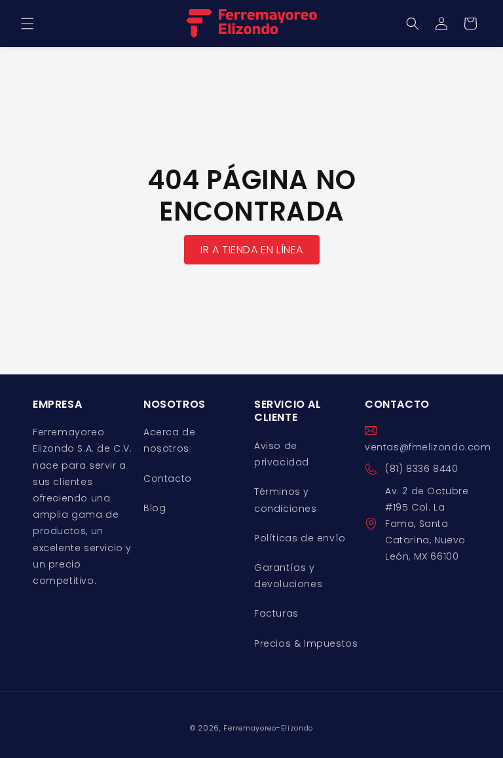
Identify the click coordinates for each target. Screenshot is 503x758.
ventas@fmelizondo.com (428, 447)
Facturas (276, 613)
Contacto (167, 478)
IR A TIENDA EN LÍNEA (251, 249)
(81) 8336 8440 (421, 468)
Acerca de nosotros (169, 440)
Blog (154, 507)
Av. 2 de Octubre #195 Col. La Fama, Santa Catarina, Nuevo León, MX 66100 (427, 524)
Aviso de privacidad (281, 454)
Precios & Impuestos (306, 643)
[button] (27, 23)
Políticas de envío (300, 538)
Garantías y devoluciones (288, 575)
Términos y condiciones (285, 499)
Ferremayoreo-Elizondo (268, 728)
